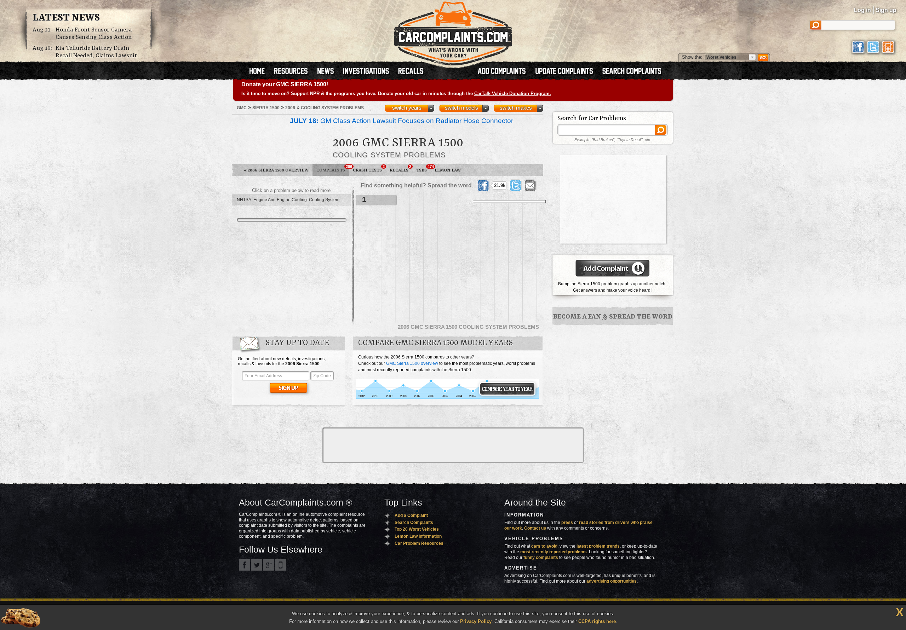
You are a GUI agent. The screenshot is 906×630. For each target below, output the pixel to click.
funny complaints (540, 557)
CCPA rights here (597, 621)
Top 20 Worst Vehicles (417, 529)
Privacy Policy (476, 621)
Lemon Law (448, 170)
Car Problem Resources (419, 543)
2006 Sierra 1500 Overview (276, 170)
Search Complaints (414, 522)
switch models (461, 108)
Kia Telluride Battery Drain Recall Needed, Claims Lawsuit (96, 52)
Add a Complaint (411, 515)
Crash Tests (369, 168)
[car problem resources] (294, 72)
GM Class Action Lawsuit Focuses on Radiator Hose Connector (401, 120)
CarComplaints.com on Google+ (268, 565)
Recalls (400, 168)
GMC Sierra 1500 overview (412, 363)
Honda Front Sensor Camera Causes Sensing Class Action (94, 34)
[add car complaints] (504, 72)
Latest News (66, 18)
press (567, 522)
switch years (407, 108)
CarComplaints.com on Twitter (256, 565)
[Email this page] (530, 185)
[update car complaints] (567, 72)
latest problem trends (598, 546)
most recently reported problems (553, 551)
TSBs (423, 168)
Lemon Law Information (418, 536)
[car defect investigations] (369, 72)
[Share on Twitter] (515, 185)
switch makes (516, 108)
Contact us (535, 528)
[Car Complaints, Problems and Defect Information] (453, 31)
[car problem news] (328, 72)
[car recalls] (411, 72)
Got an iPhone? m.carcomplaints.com (280, 565)
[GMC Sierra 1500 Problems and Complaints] (447, 397)
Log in (862, 10)
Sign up (886, 10)
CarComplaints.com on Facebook (244, 565)
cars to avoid (544, 546)
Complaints (332, 168)
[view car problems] (260, 72)
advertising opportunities (611, 581)
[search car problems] (634, 72)
